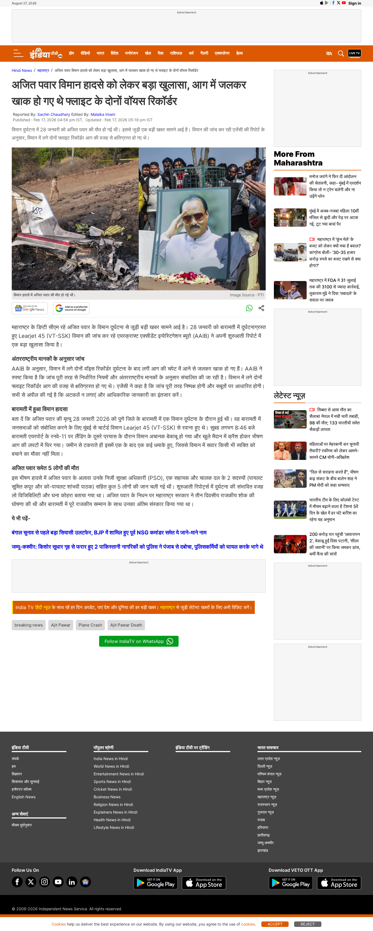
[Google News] (30, 308)
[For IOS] (339, 882)
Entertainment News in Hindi (119, 774)
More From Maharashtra (298, 158)
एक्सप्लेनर (222, 53)
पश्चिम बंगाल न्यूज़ (269, 774)
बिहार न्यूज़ (264, 781)
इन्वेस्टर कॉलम (21, 789)
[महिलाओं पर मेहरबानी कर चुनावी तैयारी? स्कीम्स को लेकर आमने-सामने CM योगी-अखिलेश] (290, 451)
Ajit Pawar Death (126, 625)
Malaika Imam (103, 114)
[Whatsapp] (249, 308)
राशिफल (176, 53)
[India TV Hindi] (45, 53)
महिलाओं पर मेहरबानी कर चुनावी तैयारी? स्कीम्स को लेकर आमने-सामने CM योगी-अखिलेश (334, 450)
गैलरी (204, 53)
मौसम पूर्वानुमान (22, 825)
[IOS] (322, 3)
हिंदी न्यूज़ (43, 607)
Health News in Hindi (112, 819)
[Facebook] (17, 881)
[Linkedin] (71, 881)
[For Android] (291, 882)
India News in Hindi (111, 758)
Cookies (59, 924)
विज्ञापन (17, 774)
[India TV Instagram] (44, 881)
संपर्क (15, 758)
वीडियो (85, 53)
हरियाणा (262, 827)
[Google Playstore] (156, 882)
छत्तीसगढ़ (263, 835)
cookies (248, 924)
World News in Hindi (111, 766)
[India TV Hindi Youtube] (344, 3)
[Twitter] (30, 881)
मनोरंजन (131, 53)
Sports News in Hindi (112, 781)
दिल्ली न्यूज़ (264, 766)
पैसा (160, 53)
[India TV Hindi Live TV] (354, 53)
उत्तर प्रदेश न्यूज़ (268, 758)
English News (23, 796)
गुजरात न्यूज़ (265, 812)
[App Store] (204, 882)
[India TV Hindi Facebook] (333, 3)
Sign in (354, 3)
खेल (148, 53)
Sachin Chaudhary (53, 114)
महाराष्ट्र (43, 70)
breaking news (28, 625)
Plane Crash (90, 625)
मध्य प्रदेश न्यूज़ (268, 789)
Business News (107, 796)
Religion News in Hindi (113, 804)
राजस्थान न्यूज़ (267, 804)
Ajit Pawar (60, 625)
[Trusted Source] (71, 308)
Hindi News (22, 70)
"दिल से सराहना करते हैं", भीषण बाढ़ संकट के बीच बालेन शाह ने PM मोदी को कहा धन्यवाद (334, 478)
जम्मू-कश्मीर (265, 842)
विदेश (115, 53)
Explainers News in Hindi (115, 812)
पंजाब (261, 819)
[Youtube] (58, 881)
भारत (100, 53)
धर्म (191, 53)
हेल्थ (239, 53)
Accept (275, 924)
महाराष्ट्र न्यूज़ (266, 796)
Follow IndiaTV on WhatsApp (134, 641)
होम (71, 53)
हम (14, 766)
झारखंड (262, 850)
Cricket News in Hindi (113, 789)
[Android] (327, 3)
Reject (308, 924)
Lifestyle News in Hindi (114, 827)
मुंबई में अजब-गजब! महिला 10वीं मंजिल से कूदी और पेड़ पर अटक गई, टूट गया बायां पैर (334, 217)
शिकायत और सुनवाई (25, 781)
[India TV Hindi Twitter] (339, 3)
